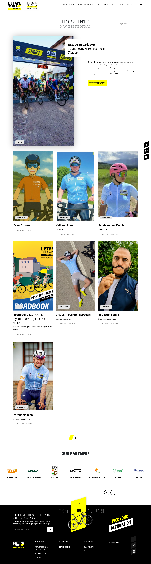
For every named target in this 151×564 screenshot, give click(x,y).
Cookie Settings (114, 542)
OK (50, 529)
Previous (106, 492)
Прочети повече (97, 83)
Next (112, 492)
